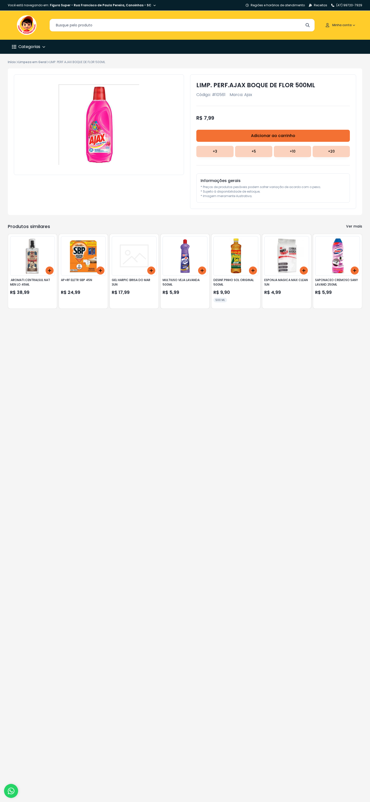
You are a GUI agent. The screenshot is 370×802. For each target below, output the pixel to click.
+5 (253, 151)
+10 (292, 151)
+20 (331, 151)
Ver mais (354, 226)
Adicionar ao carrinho (273, 136)
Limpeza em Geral (32, 62)
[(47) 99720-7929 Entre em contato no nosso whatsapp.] (11, 791)
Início (12, 62)
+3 (215, 151)
